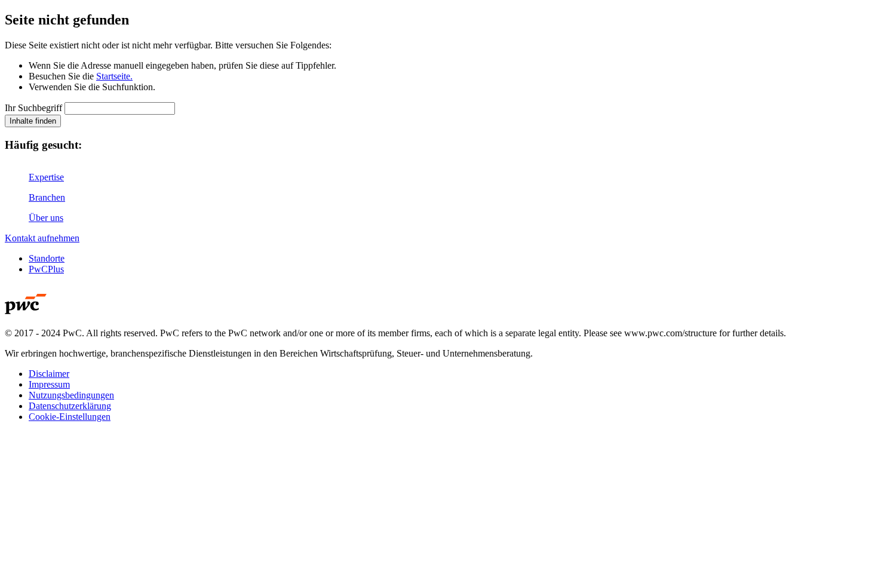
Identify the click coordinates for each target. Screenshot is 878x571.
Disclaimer (49, 374)
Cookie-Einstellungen (69, 417)
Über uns (46, 218)
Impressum (49, 384)
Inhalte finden (33, 120)
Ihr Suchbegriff (33, 108)
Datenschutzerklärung (70, 406)
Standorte (47, 258)
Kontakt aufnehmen (42, 238)
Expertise (46, 177)
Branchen (47, 197)
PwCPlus (46, 269)
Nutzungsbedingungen (71, 395)
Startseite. (114, 76)
